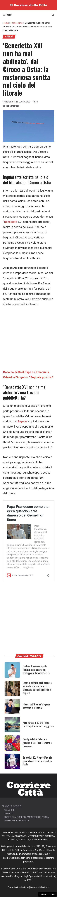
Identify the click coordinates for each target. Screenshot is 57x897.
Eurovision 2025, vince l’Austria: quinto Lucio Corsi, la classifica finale (37, 761)
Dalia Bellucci (12, 105)
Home (6, 23)
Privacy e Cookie (11, 806)
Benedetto (10, 222)
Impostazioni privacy (47, 894)
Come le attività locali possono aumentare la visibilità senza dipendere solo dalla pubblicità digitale (37, 688)
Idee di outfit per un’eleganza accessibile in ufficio (36, 706)
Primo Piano (16, 23)
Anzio (9, 36)
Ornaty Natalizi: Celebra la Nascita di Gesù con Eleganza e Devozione (37, 742)
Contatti (8, 813)
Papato (22, 421)
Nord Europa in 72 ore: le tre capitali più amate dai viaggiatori (38, 724)
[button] (53, 14)
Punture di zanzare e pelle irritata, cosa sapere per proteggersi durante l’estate (36, 669)
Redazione (9, 810)
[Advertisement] (28, 339)
